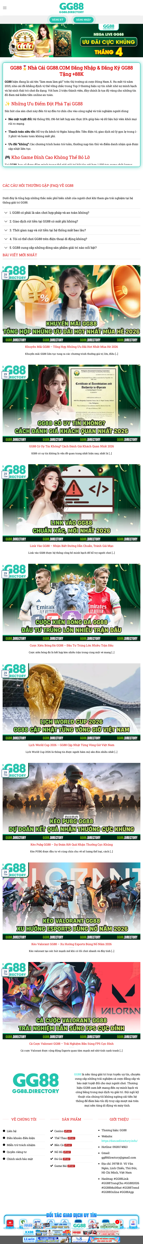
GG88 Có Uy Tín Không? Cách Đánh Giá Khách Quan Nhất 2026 (71, 446)
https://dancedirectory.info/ (119, 1141)
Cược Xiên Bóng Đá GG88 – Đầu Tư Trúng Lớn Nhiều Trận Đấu (71, 645)
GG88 (77, 1074)
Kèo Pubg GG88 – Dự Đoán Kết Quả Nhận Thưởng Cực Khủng (72, 844)
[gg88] (71, 8)
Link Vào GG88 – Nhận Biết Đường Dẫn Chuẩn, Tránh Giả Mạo (71, 546)
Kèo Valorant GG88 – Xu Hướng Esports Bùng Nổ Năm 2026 (71, 944)
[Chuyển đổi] (6, 213)
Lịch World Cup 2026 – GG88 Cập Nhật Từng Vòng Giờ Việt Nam (71, 745)
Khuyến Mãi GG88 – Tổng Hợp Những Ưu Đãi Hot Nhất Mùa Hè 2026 (71, 346)
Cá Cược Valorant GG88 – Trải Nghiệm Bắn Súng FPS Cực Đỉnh (71, 1043)
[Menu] (5, 7)
